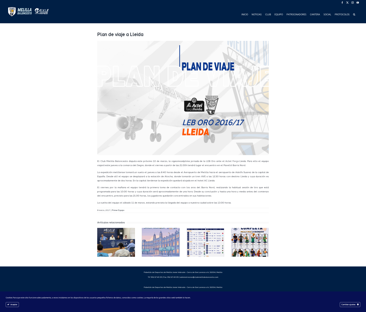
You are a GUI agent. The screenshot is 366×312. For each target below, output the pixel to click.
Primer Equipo (118, 210)
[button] (354, 14)
